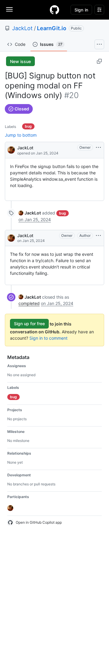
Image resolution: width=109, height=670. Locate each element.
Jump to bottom (21, 135)
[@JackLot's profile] (11, 149)
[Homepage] (54, 9)
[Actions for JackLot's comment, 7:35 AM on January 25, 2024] (98, 235)
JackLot (22, 28)
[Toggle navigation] (9, 9)
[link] (29, 213)
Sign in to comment (48, 338)
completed (29, 303)
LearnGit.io (51, 28)
